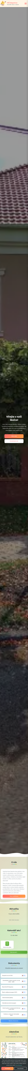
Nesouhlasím (20, 1068)
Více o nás (14, 436)
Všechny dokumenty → (14, 1021)
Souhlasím (7, 1068)
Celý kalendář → (14, 952)
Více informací (19, 1065)
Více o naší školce (14, 896)
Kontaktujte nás (14, 441)
